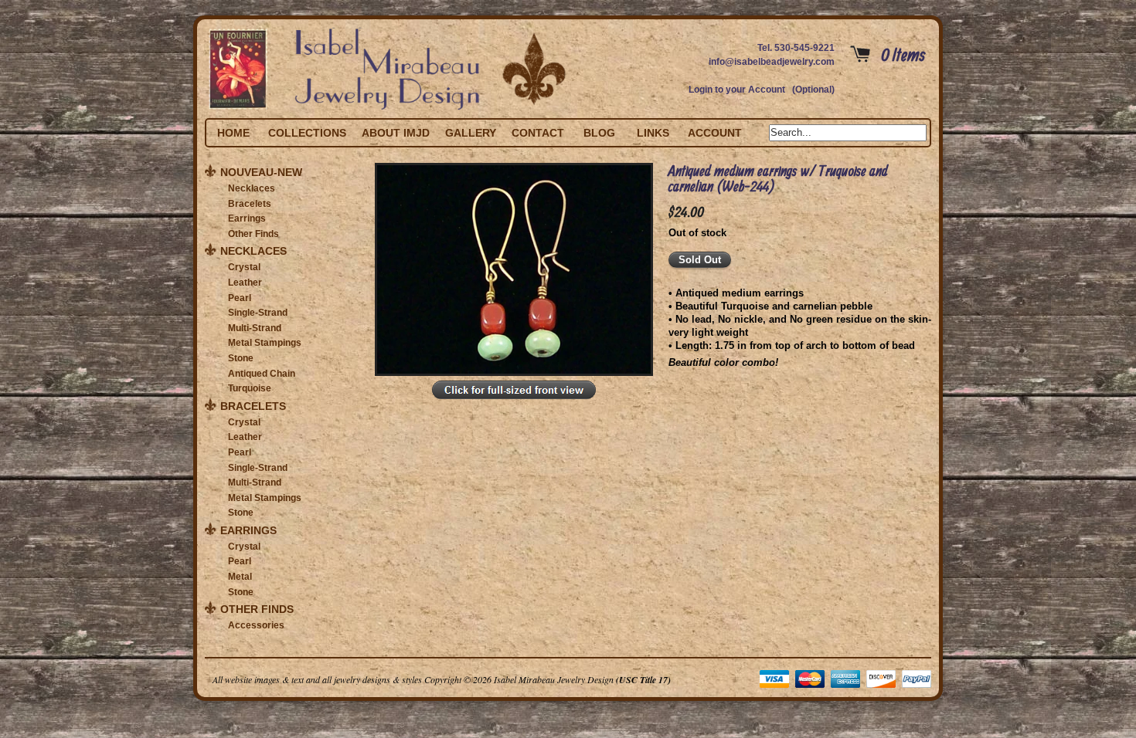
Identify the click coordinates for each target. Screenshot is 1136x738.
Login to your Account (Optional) (762, 89)
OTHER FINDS (257, 609)
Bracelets (249, 203)
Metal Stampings (264, 342)
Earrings (247, 218)
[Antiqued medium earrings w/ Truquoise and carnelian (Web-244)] (514, 399)
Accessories (256, 625)
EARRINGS (248, 530)
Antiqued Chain (261, 373)
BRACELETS (253, 406)
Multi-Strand (254, 328)
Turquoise (249, 388)
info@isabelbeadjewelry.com (772, 61)
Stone (240, 358)
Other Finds (253, 234)
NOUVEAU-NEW (261, 172)
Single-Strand (257, 312)
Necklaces (251, 188)
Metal (240, 576)
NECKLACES (253, 251)
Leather (245, 282)
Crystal (244, 267)
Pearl (239, 298)
